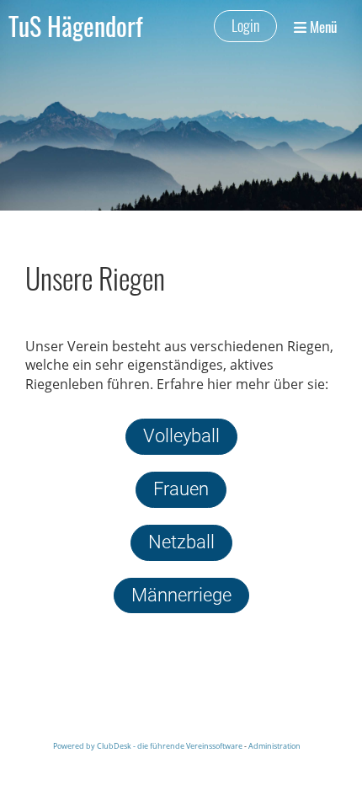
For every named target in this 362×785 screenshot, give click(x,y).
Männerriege (181, 595)
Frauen (181, 488)
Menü (321, 26)
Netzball (181, 542)
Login (245, 25)
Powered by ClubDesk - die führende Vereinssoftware (147, 745)
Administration (274, 745)
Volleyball (181, 435)
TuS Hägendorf (75, 26)
